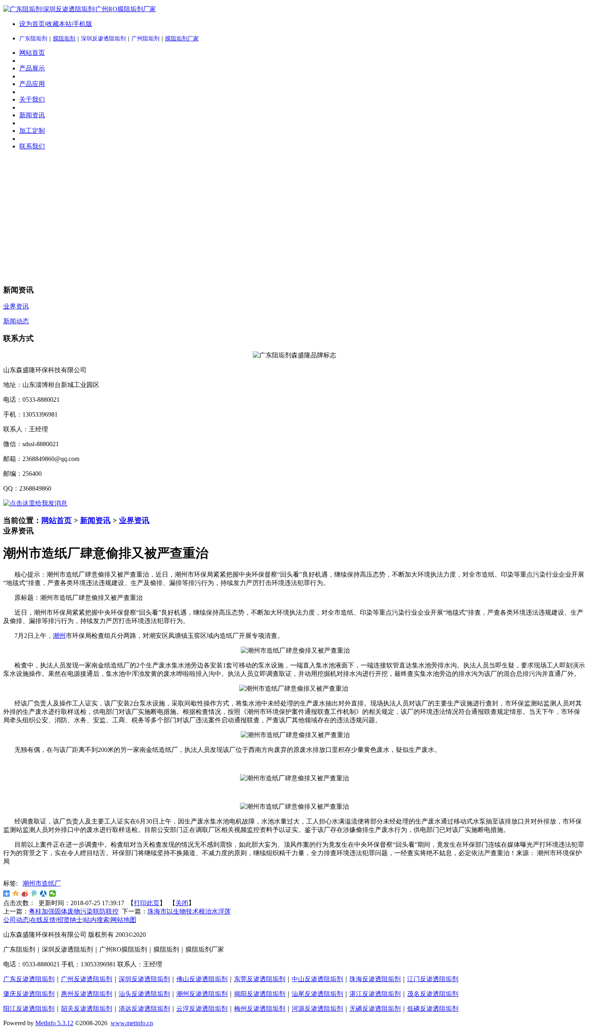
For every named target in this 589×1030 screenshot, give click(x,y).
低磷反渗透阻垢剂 (432, 1008)
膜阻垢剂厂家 (182, 39)
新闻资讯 (95, 520)
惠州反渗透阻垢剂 (86, 993)
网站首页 (56, 520)
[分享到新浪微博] (25, 893)
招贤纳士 (70, 919)
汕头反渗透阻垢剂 (144, 993)
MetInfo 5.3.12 (54, 1023)
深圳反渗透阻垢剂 (144, 979)
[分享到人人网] (43, 893)
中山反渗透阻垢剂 (317, 979)
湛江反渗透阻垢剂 (375, 993)
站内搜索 (96, 919)
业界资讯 (134, 520)
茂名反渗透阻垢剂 (432, 993)
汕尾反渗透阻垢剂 (317, 993)
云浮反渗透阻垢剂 (202, 1008)
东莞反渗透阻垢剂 (259, 979)
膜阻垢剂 (64, 39)
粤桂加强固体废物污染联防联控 (74, 911)
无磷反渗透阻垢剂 (375, 1008)
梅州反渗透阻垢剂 (259, 1008)
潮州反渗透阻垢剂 (202, 993)
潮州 (59, 635)
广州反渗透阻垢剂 (86, 979)
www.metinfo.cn (132, 1023)
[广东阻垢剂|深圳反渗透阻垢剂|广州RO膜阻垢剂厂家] (79, 9)
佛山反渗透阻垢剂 (202, 979)
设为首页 (32, 23)
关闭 (181, 903)
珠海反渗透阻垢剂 (375, 979)
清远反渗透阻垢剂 (144, 1008)
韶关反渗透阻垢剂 (86, 1008)
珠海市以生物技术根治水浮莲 (189, 911)
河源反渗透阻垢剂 (317, 1008)
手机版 (82, 23)
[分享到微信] (52, 893)
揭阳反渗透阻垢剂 (259, 993)
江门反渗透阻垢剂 (432, 979)
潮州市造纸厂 (41, 883)
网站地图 (123, 919)
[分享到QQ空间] (15, 893)
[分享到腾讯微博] (34, 893)
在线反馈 (43, 919)
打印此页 (146, 903)
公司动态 (16, 919)
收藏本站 (59, 23)
